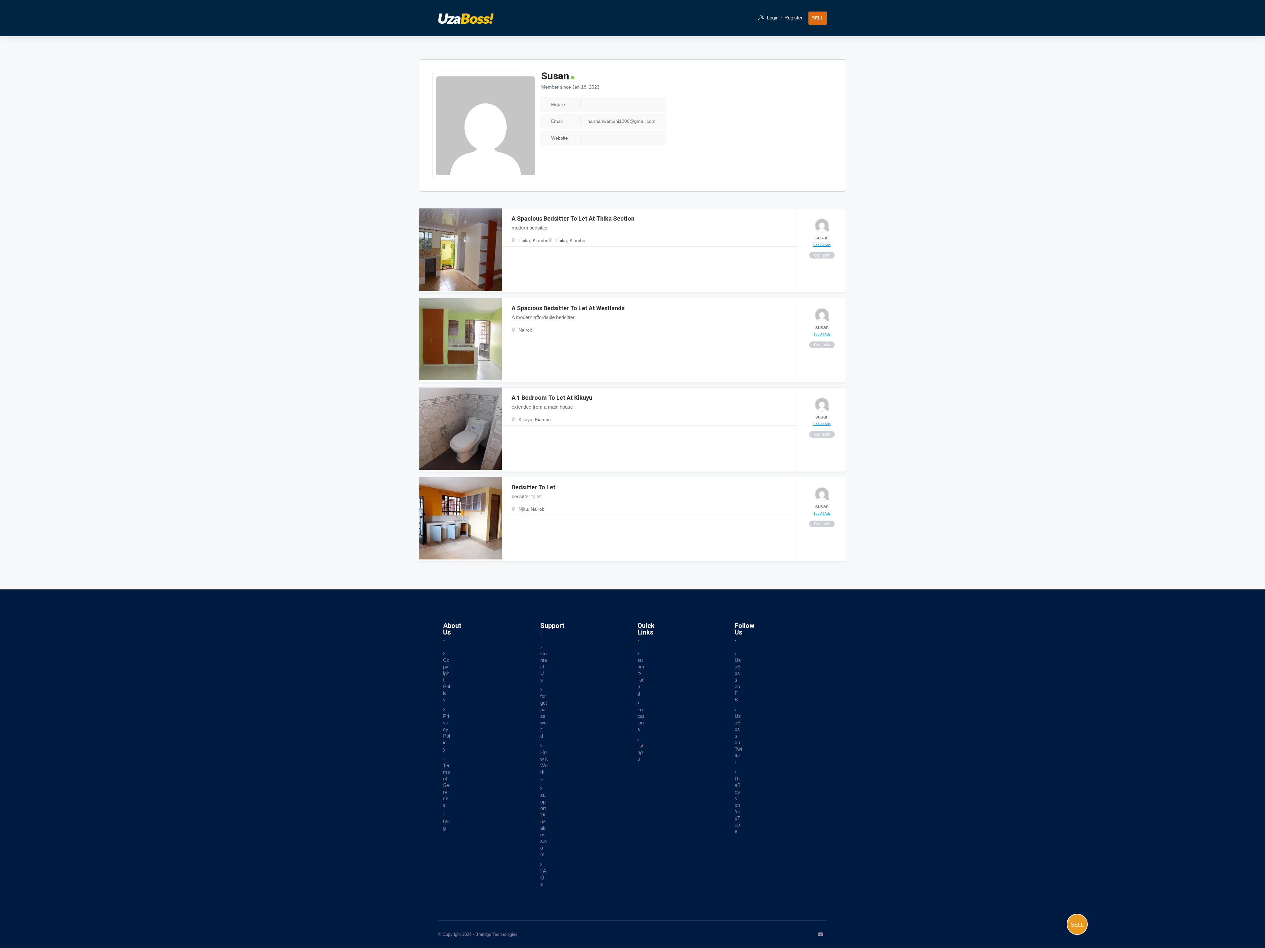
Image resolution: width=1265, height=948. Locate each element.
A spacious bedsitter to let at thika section (573, 218)
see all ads (821, 245)
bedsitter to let (533, 487)
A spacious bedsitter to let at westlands (568, 308)
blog (446, 825)
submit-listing (640, 676)
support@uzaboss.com (543, 824)
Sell (1077, 925)
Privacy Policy (446, 732)
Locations (640, 719)
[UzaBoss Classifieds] (471, 18)
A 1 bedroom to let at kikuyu (552, 397)
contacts (822, 255)
